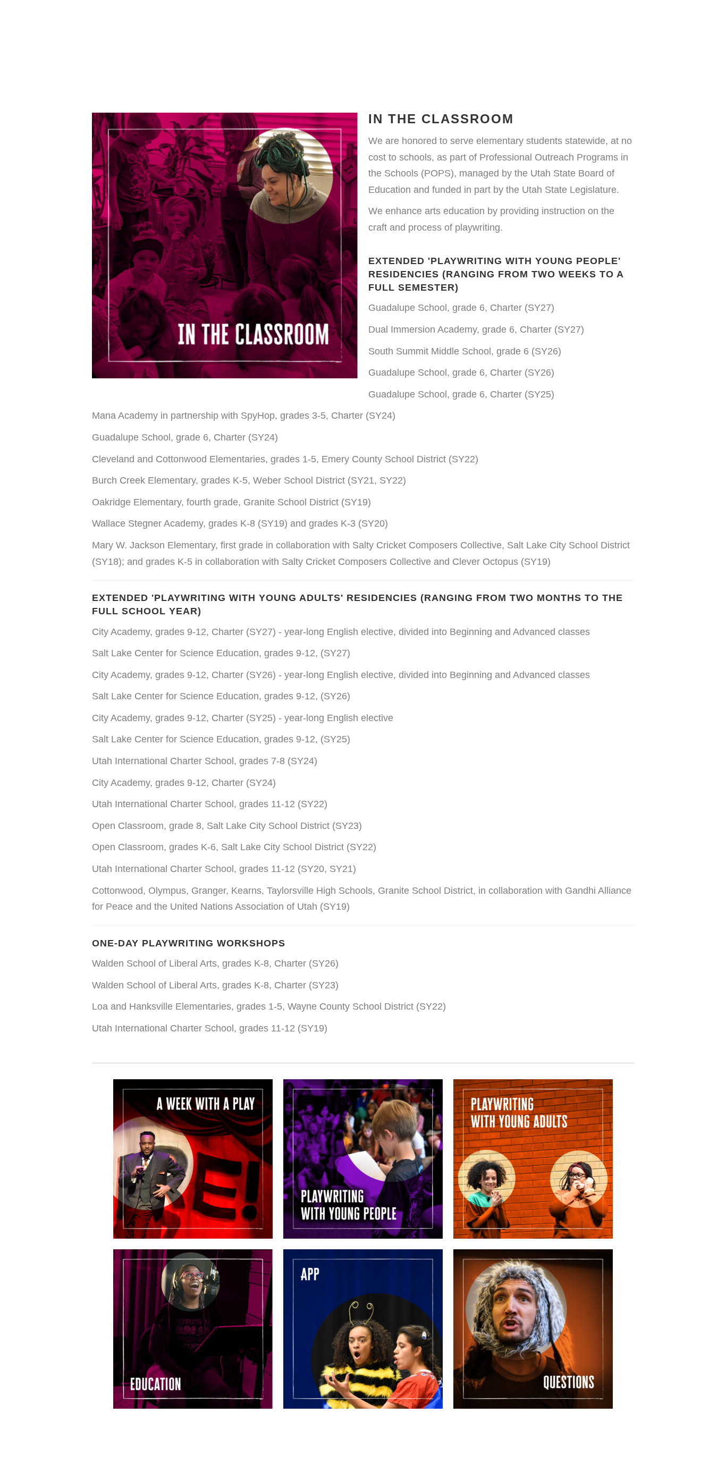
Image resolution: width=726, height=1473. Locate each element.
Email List (497, 33)
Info (404, 33)
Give (443, 33)
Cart (552, 33)
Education (351, 33)
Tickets (600, 33)
